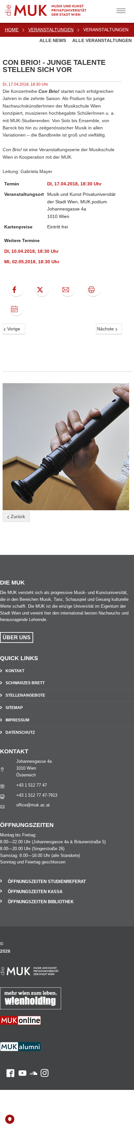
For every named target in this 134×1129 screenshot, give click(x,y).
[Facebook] (16, 289)
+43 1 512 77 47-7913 (36, 795)
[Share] (67, 289)
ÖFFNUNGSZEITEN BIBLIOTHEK (41, 901)
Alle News (53, 40)
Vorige (13, 328)
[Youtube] (20, 1055)
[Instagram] (42, 1055)
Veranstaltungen (51, 29)
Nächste (106, 328)
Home (12, 29)
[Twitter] (42, 289)
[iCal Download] (16, 309)
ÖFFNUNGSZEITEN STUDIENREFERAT (47, 881)
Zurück (17, 516)
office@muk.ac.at (33, 805)
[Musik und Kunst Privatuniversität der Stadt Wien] (55, 8)
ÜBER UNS (17, 637)
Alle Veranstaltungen (102, 40)
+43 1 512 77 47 (31, 785)
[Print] (93, 289)
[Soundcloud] (31, 1055)
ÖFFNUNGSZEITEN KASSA (35, 891)
